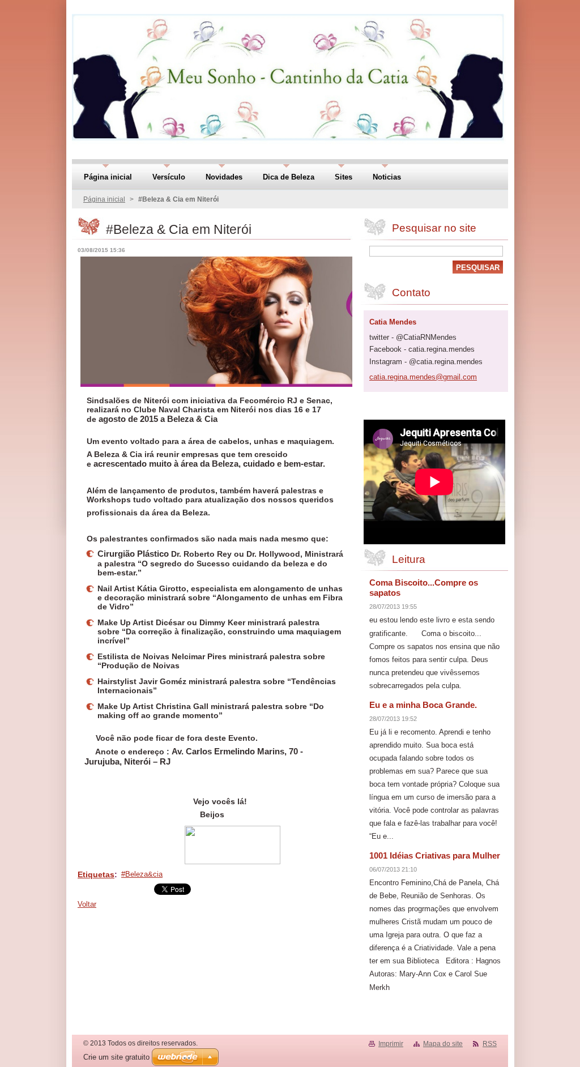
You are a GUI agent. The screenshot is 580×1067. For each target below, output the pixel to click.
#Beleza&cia (142, 874)
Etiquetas (96, 874)
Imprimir (390, 1043)
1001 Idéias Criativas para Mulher (434, 855)
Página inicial (104, 199)
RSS (490, 1043)
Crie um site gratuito (116, 1057)
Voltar (87, 904)
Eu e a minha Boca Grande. (423, 705)
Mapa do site (443, 1043)
